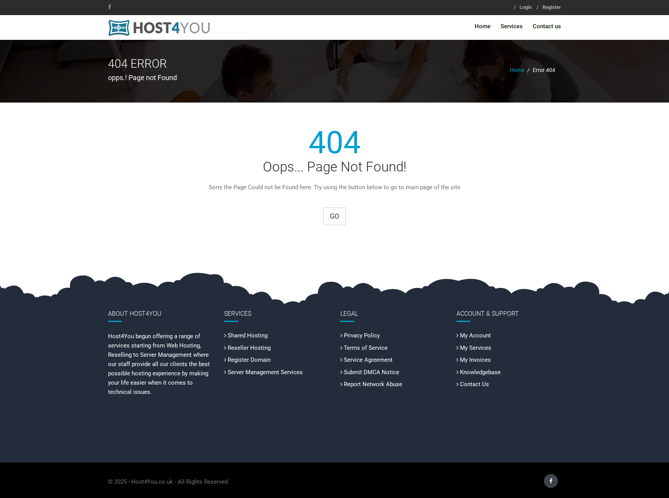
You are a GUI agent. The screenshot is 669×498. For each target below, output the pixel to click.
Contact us (547, 26)
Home (483, 26)
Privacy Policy (362, 335)
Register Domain (249, 359)
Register (551, 7)
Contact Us (474, 384)
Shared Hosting (248, 335)
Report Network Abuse (373, 384)
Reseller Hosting (249, 347)
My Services (475, 347)
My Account (475, 335)
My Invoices (475, 359)
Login (526, 7)
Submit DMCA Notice (371, 372)
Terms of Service (366, 347)
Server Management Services (265, 372)
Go (334, 216)
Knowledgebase (480, 372)
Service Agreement (368, 359)
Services (512, 26)
